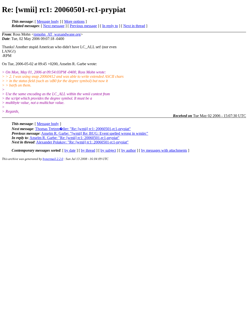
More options (74, 21)
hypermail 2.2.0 (53, 159)
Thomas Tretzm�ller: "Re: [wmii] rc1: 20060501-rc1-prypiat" (83, 129)
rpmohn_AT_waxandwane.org (57, 34)
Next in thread (134, 26)
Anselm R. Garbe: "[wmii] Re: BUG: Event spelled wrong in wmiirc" (94, 133)
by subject (108, 150)
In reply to (110, 26)
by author (128, 150)
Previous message (83, 26)
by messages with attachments (164, 150)
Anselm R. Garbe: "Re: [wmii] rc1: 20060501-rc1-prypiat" (74, 138)
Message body (48, 21)
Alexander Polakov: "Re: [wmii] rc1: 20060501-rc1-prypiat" (82, 142)
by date (70, 150)
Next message (53, 26)
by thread (88, 150)
